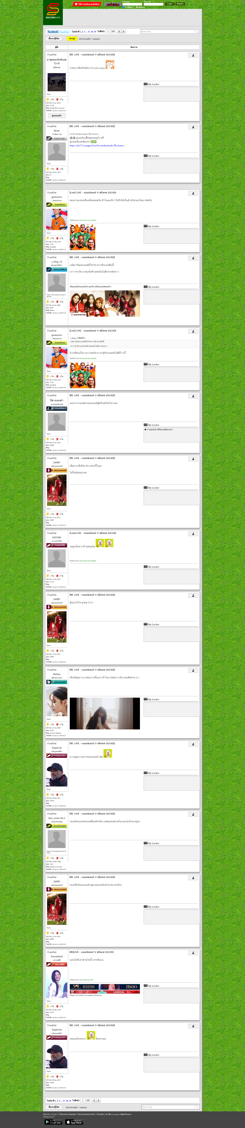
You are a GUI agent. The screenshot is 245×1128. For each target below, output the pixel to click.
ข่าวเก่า (54, 1114)
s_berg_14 (56, 261)
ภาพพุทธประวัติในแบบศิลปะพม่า (160, 430)
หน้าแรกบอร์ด (84, 39)
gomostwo (57, 197)
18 (92, 32)
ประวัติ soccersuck (112, 1114)
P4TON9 (56, 537)
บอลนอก (96, 39)
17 (89, 32)
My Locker (153, 84)
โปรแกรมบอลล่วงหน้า (86, 1114)
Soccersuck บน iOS (86, 980)
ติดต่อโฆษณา (126, 1114)
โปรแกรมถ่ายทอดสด (67, 1114)
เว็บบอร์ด (100, 1114)
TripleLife (57, 747)
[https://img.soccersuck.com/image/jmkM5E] (105, 729)
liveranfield (57, 956)
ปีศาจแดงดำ (56, 400)
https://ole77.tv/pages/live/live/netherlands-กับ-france (97, 145)
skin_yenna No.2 (56, 818)
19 (95, 32)
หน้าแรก (46, 1114)
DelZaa (56, 674)
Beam (57, 130)
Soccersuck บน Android (88, 220)
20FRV (56, 462)
